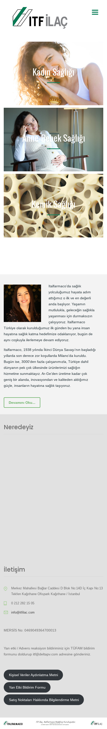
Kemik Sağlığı (53, 203)
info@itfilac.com (23, 612)
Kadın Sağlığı (53, 71)
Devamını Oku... (22, 403)
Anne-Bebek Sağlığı (53, 137)
